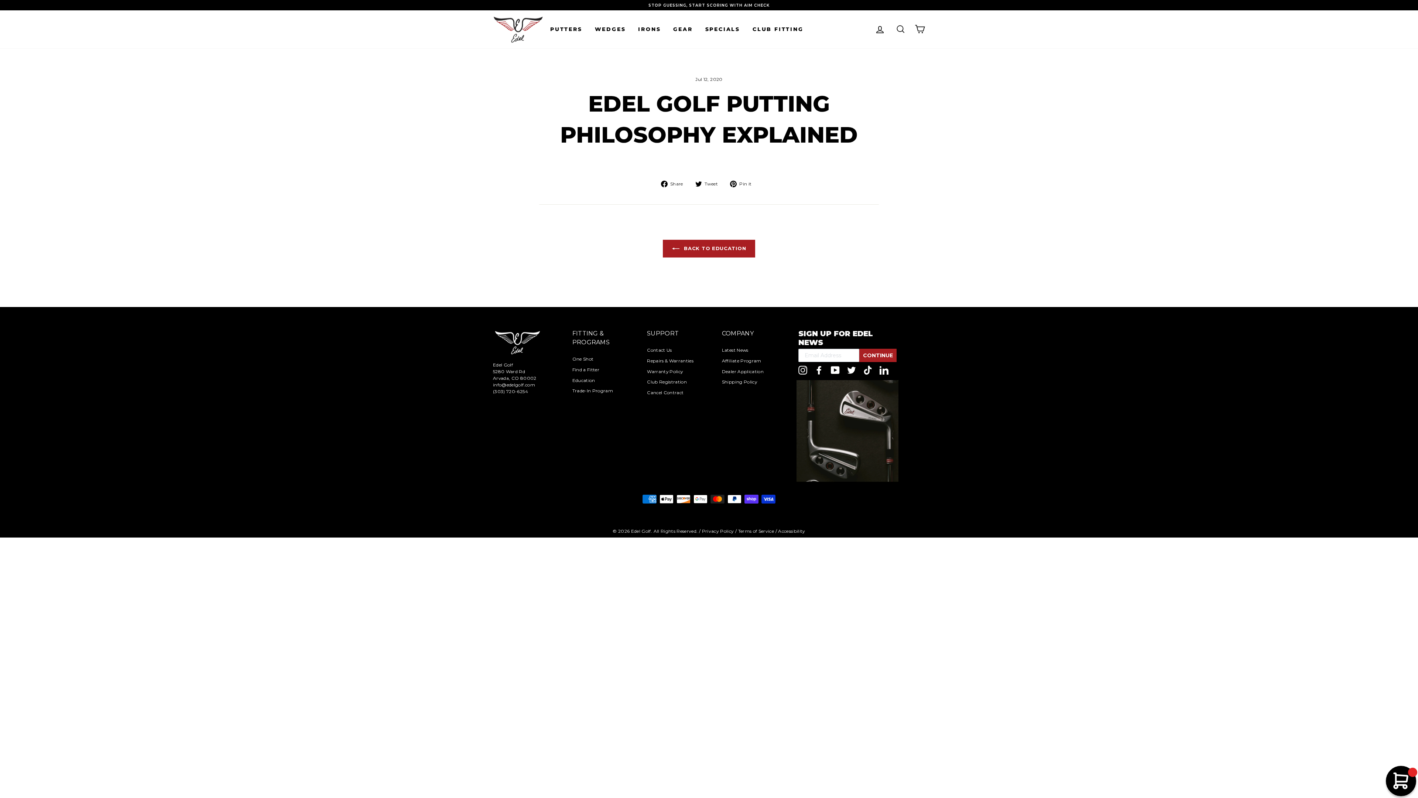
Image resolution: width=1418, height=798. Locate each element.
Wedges (610, 29)
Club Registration (667, 382)
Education (583, 380)
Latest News (735, 350)
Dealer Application (743, 371)
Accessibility (791, 531)
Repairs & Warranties (670, 361)
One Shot (583, 359)
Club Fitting (778, 29)
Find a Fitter (586, 369)
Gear (682, 29)
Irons (649, 29)
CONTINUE (878, 355)
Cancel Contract (665, 392)
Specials (722, 29)
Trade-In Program (592, 390)
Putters (566, 29)
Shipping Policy (739, 382)
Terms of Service (756, 531)
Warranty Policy (665, 371)
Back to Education (714, 248)
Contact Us (659, 350)
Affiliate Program (741, 361)
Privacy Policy (718, 531)
